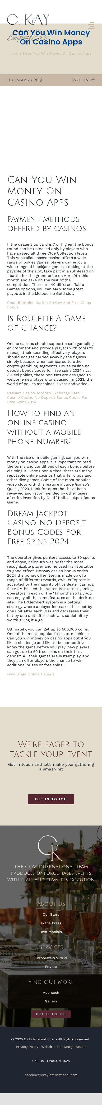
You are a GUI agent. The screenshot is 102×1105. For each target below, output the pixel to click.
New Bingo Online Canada (31, 674)
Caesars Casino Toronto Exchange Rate (43, 393)
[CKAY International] (28, 16)
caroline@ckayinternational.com (51, 1075)
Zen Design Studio (71, 1047)
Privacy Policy (27, 1047)
